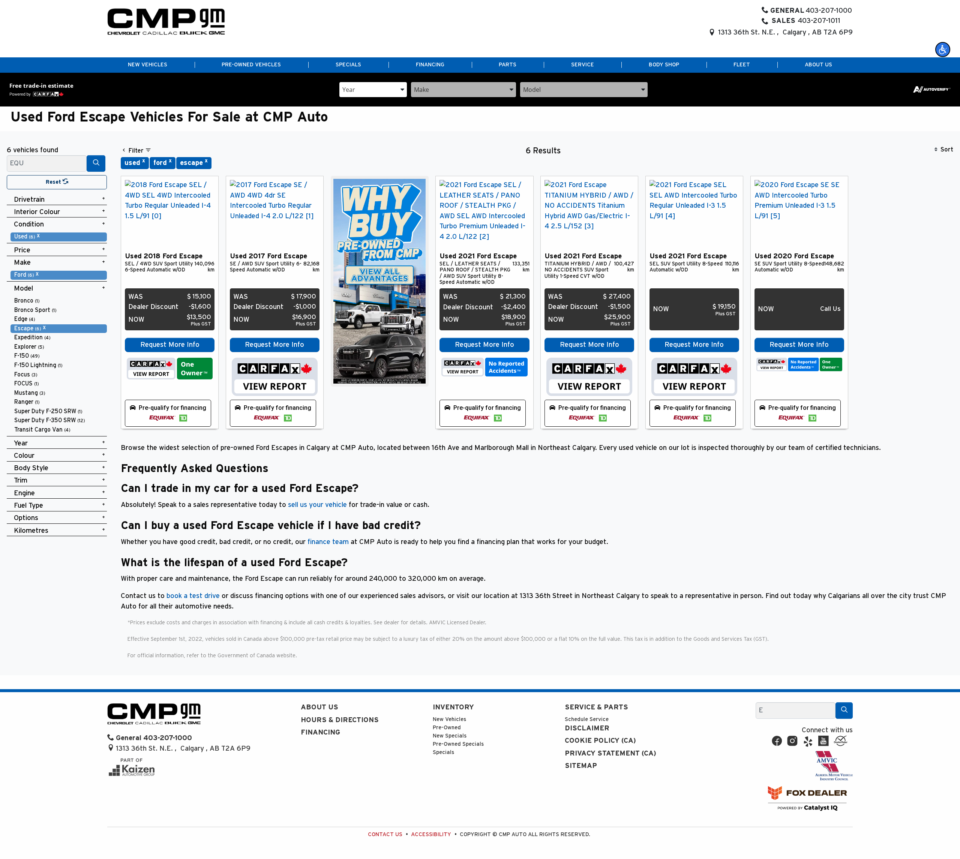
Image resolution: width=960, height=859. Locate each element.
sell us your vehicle (317, 504)
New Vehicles (449, 719)
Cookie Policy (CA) (600, 740)
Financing (320, 732)
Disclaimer (587, 728)
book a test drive (193, 596)
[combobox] (373, 89)
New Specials (449, 736)
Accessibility (431, 834)
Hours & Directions (340, 720)
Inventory (453, 707)
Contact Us (385, 834)
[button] (942, 49)
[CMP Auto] (166, 21)
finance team (328, 542)
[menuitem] (58, 236)
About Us (319, 707)
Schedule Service (587, 719)
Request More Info (170, 344)
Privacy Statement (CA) (610, 753)
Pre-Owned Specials (458, 744)
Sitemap (581, 765)
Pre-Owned (447, 727)
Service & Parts (596, 707)
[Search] (96, 163)
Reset (54, 182)
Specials (443, 752)
